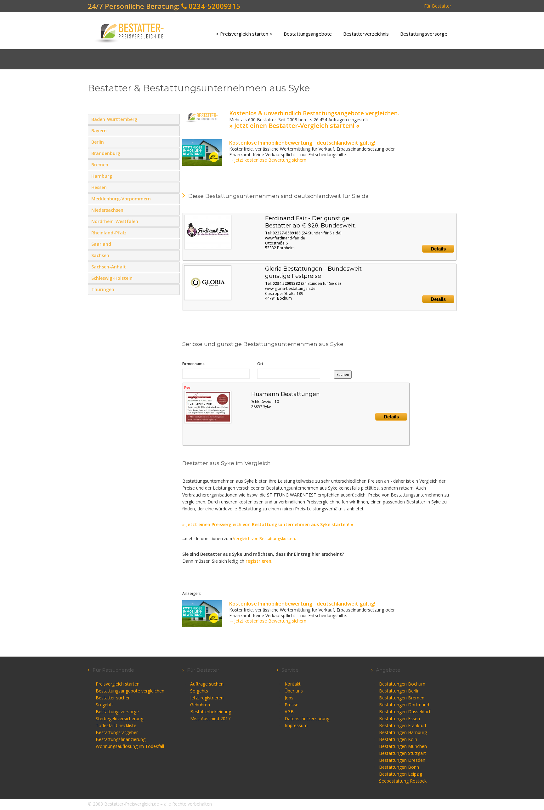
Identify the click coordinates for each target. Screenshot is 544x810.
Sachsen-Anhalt (173, 266)
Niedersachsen (173, 210)
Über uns (294, 691)
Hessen (173, 187)
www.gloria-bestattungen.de (290, 288)
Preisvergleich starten (117, 684)
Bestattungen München (403, 746)
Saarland (173, 244)
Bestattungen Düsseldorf (404, 712)
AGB (289, 712)
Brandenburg (173, 153)
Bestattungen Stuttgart (402, 753)
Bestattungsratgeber (117, 732)
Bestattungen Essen (399, 718)
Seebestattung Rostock (403, 781)
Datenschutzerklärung (307, 718)
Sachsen (173, 255)
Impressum (296, 725)
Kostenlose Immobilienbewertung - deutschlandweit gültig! (302, 142)
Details (438, 248)
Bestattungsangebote (308, 34)
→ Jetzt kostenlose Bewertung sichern (267, 160)
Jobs (289, 698)
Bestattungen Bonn (399, 767)
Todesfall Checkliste (116, 725)
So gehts (105, 705)
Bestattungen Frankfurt (403, 725)
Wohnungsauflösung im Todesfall (130, 746)
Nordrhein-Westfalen (173, 221)
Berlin (173, 142)
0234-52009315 (213, 6)
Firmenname (193, 363)
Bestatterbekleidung (210, 712)
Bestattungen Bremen (401, 698)
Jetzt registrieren (207, 698)
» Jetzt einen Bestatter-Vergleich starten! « (294, 125)
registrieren (258, 561)
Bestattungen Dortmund (404, 705)
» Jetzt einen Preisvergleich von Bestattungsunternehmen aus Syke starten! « (267, 524)
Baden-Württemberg (173, 119)
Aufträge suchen (207, 684)
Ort (260, 363)
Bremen (173, 164)
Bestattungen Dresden (402, 760)
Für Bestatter (437, 6)
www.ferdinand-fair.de (285, 238)
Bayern (173, 130)
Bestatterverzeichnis (366, 34)
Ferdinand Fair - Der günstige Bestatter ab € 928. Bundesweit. (310, 222)
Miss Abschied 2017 (210, 718)
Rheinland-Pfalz (173, 232)
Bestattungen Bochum (402, 684)
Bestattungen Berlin (399, 691)
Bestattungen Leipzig (400, 774)
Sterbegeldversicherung (119, 718)
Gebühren (200, 705)
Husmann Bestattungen (285, 394)
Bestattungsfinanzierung (120, 739)
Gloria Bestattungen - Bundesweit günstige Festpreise (313, 272)
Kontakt (293, 684)
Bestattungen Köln (398, 739)
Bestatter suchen (113, 698)
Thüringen (173, 289)
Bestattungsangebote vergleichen (130, 691)
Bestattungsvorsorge (423, 34)
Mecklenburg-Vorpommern (173, 198)
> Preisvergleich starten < (244, 34)
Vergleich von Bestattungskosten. (264, 538)
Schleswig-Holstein (173, 278)
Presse (291, 705)
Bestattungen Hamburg (403, 732)
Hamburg (173, 176)
